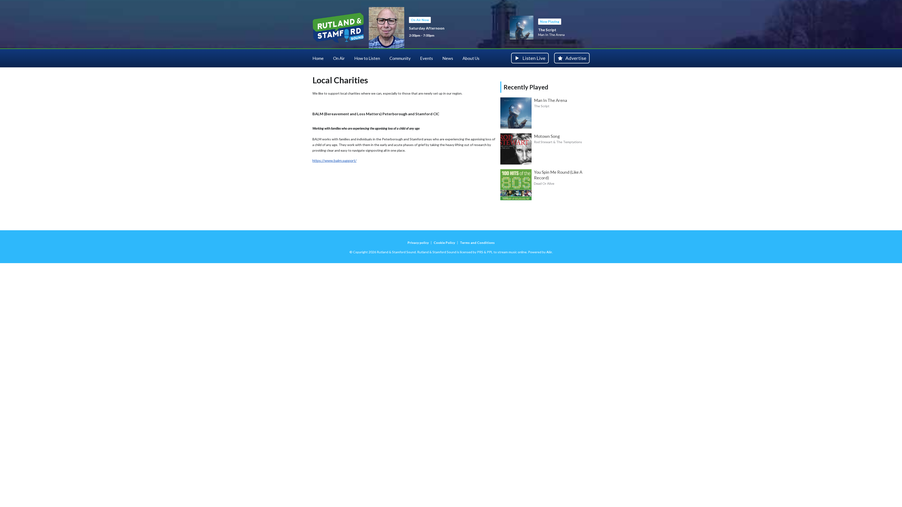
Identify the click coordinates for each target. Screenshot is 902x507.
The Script (547, 29)
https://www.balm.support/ (334, 160)
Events (426, 58)
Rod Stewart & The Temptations (558, 142)
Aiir (549, 252)
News (447, 58)
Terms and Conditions (477, 243)
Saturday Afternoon (426, 28)
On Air (339, 58)
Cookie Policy (444, 243)
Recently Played (526, 87)
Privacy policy (418, 243)
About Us (471, 58)
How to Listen (367, 58)
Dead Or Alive (544, 183)
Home (318, 58)
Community (400, 58)
